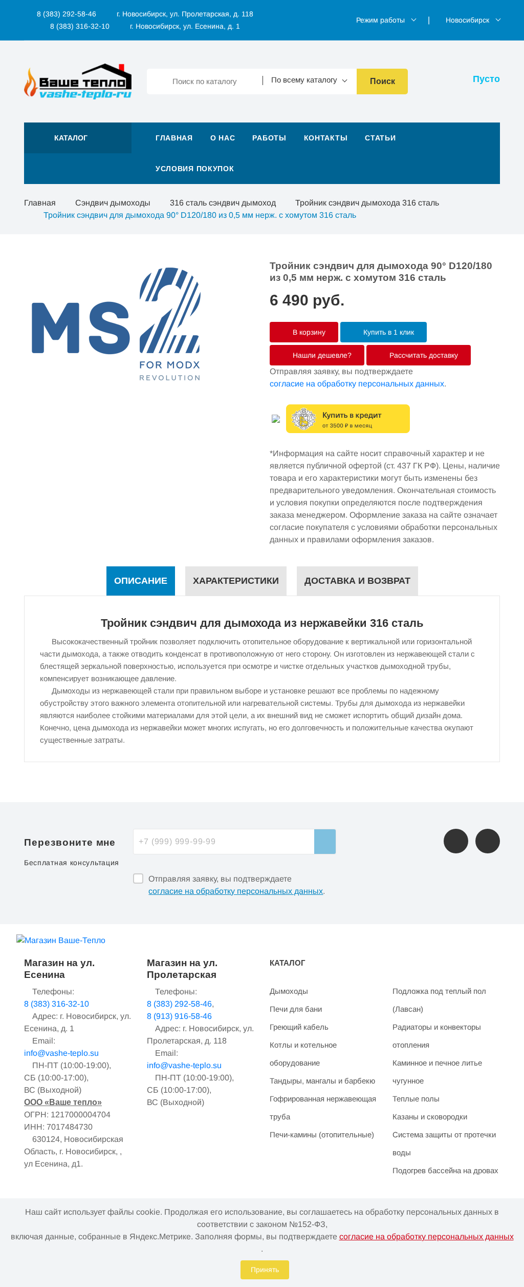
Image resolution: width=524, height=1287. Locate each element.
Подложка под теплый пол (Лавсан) (439, 1000)
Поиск (382, 81)
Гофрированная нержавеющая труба (323, 1107)
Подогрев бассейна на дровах (445, 1170)
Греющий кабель (299, 1027)
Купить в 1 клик (387, 332)
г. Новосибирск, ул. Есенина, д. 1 (185, 26)
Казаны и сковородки (429, 1116)
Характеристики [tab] (236, 581)
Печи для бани (296, 1009)
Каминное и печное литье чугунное (437, 1071)
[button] (78, 137)
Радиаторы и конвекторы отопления (436, 1036)
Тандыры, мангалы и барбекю (322, 1080)
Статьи (380, 138)
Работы (269, 138)
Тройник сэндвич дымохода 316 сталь (367, 202)
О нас (222, 138)
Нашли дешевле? (321, 355)
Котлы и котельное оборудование (303, 1053)
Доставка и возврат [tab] (357, 581)
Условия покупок (195, 169)
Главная (174, 138)
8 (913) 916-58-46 (179, 1016)
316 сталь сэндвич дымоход (223, 202)
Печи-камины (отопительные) (322, 1134)
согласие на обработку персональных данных (357, 383)
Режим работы (380, 20)
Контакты (326, 138)
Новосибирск (467, 20)
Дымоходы (289, 991)
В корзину (308, 332)
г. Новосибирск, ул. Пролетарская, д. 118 (185, 14)
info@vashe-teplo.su (61, 1053)
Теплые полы (416, 1098)
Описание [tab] (140, 581)
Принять (265, 1269)
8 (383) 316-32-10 (79, 26)
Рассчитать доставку (422, 355)
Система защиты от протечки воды (444, 1143)
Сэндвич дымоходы (112, 202)
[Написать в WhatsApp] (487, 841)
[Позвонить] (456, 841)
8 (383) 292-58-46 (65, 14)
